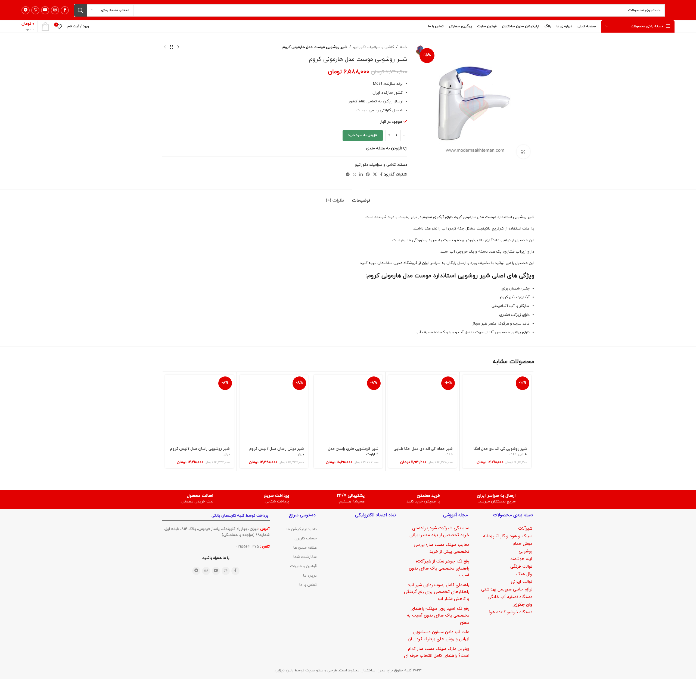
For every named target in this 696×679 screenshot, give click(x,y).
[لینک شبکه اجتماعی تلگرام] (25, 10)
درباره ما (310, 575)
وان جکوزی (522, 604)
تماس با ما (308, 584)
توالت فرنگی (521, 566)
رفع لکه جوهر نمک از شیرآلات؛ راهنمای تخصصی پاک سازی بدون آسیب (439, 568)
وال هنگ (524, 574)
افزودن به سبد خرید (362, 135)
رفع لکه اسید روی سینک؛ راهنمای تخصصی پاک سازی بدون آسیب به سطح (438, 615)
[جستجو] (80, 10)
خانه (403, 47)
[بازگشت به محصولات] (171, 47)
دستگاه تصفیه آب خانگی (510, 596)
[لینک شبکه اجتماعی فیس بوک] (65, 10)
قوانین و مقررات (303, 566)
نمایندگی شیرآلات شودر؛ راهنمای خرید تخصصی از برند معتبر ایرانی (439, 532)
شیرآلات (525, 528)
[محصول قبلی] (178, 47)
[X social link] (374, 175)
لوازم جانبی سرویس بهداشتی (506, 589)
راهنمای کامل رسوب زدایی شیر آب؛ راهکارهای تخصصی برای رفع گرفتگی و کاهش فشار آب (436, 591)
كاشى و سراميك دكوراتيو (373, 47)
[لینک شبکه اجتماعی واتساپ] (35, 10)
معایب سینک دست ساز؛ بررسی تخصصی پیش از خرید (441, 548)
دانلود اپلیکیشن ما (302, 529)
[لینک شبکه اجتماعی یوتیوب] (45, 10)
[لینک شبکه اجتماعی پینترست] (367, 175)
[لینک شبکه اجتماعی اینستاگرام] (55, 10)
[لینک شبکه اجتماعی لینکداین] (361, 175)
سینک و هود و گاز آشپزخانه (507, 536)
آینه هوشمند (521, 558)
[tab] (361, 198)
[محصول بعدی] (165, 47)
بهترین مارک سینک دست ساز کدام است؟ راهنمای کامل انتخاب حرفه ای (436, 652)
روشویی (525, 551)
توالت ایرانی (521, 581)
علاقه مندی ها (305, 547)
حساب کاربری (305, 538)
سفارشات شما (305, 556)
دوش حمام (522, 543)
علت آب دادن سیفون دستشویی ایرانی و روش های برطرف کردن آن (438, 635)
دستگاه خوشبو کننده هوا (510, 612)
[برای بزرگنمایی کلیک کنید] (523, 151)
